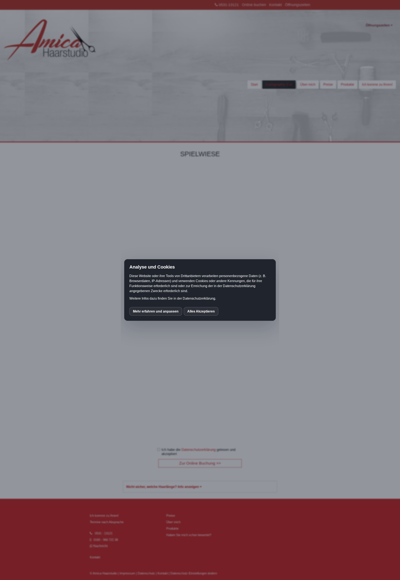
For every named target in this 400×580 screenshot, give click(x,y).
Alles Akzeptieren (201, 311)
